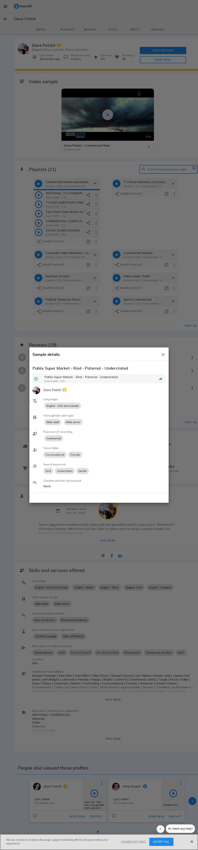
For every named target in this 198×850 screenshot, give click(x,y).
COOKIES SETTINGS (133, 841)
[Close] (192, 841)
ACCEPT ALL (161, 841)
